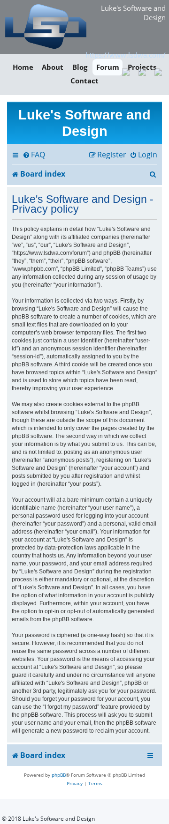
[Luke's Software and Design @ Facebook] (126, 71)
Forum (107, 67)
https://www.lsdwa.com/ (125, 54)
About (52, 67)
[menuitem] (34, 155)
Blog (79, 67)
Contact (84, 81)
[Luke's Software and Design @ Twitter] (158, 71)
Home (23, 67)
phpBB (59, 775)
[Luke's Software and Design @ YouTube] (142, 71)
